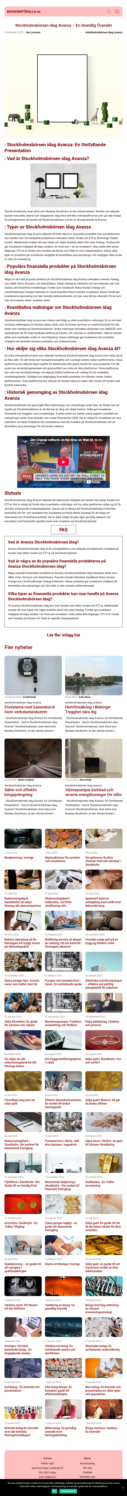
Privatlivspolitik (68, 1491)
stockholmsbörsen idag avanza (104, 32)
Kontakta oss (87, 1476)
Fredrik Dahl (29, 697)
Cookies (87, 1472)
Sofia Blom (84, 697)
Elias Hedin (86, 779)
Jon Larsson (33, 32)
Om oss (87, 1467)
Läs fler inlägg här (63, 635)
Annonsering (87, 1463)
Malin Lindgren (26, 779)
